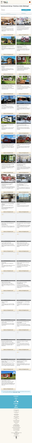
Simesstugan (4, 262)
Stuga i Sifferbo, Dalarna (6, 380)
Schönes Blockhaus (20, 65)
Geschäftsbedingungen (16, 420)
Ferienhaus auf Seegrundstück (7, 85)
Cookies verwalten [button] (16, 422)
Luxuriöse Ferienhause (21, 26)
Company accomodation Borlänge (8, 164)
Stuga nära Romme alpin (6, 282)
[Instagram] (16, 438)
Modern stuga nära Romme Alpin (8, 321)
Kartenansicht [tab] (24, 13)
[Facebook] (16, 437)
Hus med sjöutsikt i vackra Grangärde (23, 223)
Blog (16, 419)
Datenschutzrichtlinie (16, 421)
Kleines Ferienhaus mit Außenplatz (8, 46)
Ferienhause (19, 85)
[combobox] (10, 10)
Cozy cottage (4, 105)
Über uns (16, 417)
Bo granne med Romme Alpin (7, 341)
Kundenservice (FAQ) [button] (16, 418)
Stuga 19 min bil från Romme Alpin (8, 144)
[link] (16, 425)
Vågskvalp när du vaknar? (21, 203)
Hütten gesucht (16, 415)
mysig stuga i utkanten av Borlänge (23, 144)
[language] (30, 2)
